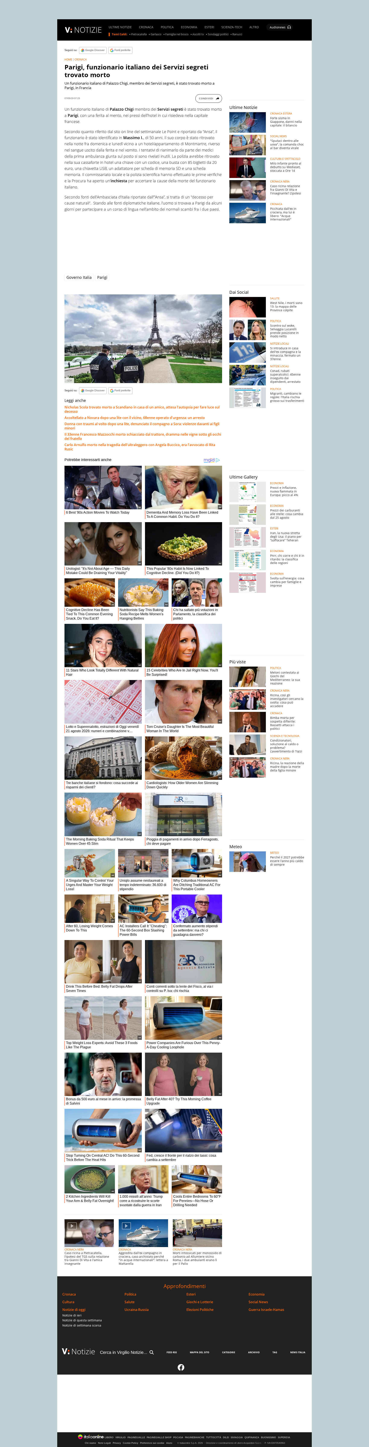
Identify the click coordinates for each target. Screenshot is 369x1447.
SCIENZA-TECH (231, 27)
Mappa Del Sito (199, 1352)
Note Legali (104, 1443)
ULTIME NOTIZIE (120, 27)
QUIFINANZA (252, 1437)
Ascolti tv (198, 34)
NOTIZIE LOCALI (279, 343)
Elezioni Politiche (200, 1310)
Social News (258, 1302)
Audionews (278, 27)
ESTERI (209, 27)
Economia (257, 1294)
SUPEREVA (284, 1437)
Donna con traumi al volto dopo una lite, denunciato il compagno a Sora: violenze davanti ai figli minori (141, 426)
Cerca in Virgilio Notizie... (123, 1352)
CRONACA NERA (74, 1249)
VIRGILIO (120, 1437)
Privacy (117, 1443)
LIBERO (109, 1437)
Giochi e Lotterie (199, 1302)
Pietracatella (139, 34)
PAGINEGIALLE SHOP (159, 1437)
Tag (274, 1352)
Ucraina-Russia (136, 1310)
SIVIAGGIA (237, 1437)
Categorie (228, 1352)
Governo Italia (79, 277)
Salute (129, 1302)
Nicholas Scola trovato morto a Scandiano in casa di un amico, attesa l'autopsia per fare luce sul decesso (142, 409)
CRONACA (146, 27)
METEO (274, 852)
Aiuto (169, 1443)
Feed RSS (172, 1352)
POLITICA (167, 27)
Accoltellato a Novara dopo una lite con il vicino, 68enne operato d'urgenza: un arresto (134, 417)
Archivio (254, 1352)
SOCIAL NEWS (278, 136)
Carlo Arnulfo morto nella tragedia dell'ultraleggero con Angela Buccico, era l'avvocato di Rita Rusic (139, 446)
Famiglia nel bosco (177, 34)
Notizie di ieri (72, 1315)
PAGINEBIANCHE (194, 1437)
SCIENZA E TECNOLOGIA (284, 736)
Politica (130, 1294)
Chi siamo (90, 1443)
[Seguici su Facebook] (181, 1369)
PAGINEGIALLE (136, 1437)
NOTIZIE (88, 30)
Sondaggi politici (218, 34)
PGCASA (178, 1437)
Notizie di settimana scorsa (81, 1325)
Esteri (191, 1294)
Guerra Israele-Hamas (266, 1310)
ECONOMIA (189, 27)
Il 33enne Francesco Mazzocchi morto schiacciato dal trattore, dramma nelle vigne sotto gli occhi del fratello (142, 436)
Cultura (68, 1302)
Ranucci (237, 34)
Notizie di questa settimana (82, 1320)
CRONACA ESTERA (281, 113)
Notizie (83, 1351)
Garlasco (156, 34)
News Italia (297, 1352)
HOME (68, 59)
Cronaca (69, 1294)
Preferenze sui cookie (152, 1443)
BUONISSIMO (268, 1437)
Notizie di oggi (73, 1310)
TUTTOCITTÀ (213, 1437)
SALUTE (275, 298)
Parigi (102, 277)
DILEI (226, 1437)
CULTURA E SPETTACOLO (285, 158)
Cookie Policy (130, 1443)
